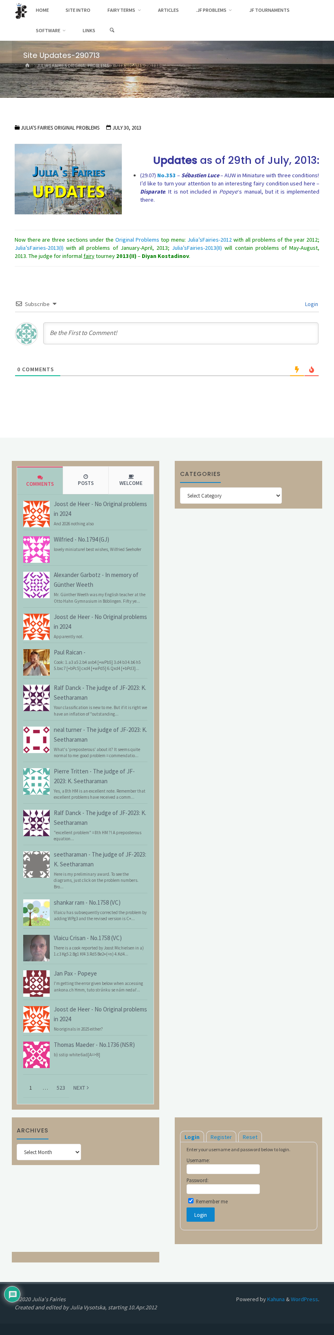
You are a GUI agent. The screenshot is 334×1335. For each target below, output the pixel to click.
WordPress (304, 1299)
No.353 (166, 175)
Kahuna (275, 1299)
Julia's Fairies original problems (73, 65)
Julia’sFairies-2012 (209, 239)
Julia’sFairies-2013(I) (39, 247)
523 (61, 1087)
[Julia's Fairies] (21, 10)
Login (311, 304)
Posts (86, 483)
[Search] (112, 30)
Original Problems (137, 239)
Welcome (131, 483)
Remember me (211, 1201)
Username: (198, 1160)
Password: (198, 1180)
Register (221, 1137)
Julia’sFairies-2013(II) (197, 247)
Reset (250, 1137)
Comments (40, 483)
